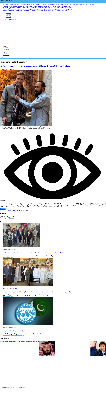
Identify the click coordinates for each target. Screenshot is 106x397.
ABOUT (5, 53)
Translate (11, 218)
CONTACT (6, 55)
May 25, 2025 (6, 327)
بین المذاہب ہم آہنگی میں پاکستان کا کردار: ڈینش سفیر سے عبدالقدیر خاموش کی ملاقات (35, 66)
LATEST (5, 48)
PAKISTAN (6, 49)
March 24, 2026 (7, 288)
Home (4, 46)
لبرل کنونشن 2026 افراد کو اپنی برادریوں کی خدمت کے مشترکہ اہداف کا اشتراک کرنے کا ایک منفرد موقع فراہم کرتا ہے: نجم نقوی (36, 6)
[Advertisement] (46, 34)
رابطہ (4, 52)
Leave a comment (24, 210)
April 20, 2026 (7, 249)
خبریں (9, 210)
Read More (3, 209)
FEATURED (6, 335)
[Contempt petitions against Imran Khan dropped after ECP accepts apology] (98, 349)
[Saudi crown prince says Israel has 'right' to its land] (47, 349)
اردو (4, 50)
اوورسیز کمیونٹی (15, 210)
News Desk (12, 69)
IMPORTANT (3, 210)
